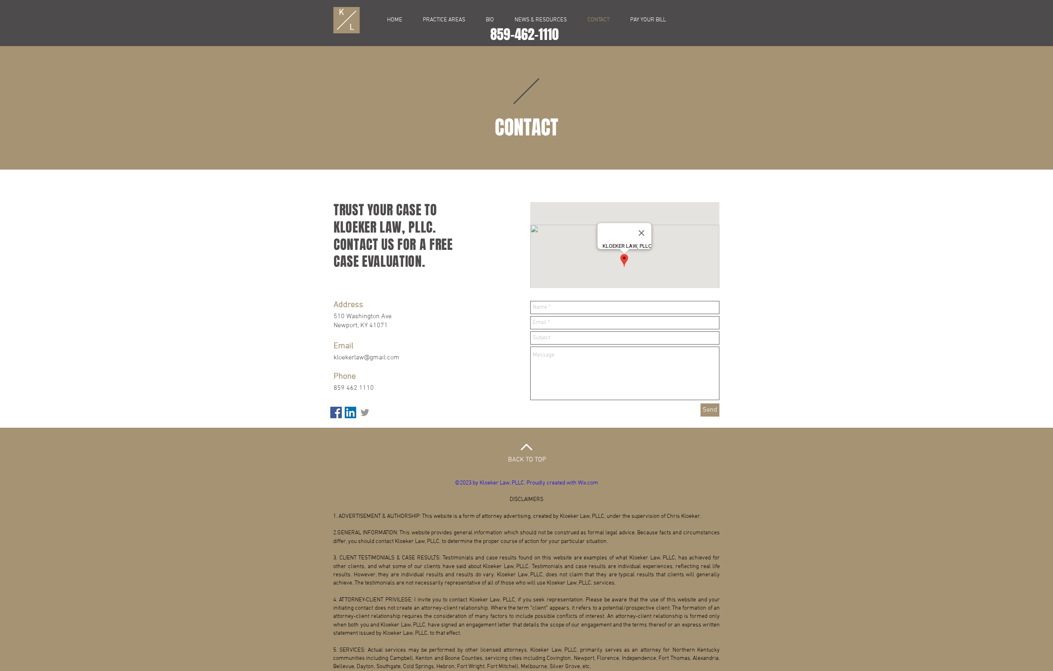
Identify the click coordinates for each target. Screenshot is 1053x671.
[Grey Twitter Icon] (365, 412)
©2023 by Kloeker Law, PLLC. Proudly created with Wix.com (526, 483)
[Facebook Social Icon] (336, 412)
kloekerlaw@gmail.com (366, 358)
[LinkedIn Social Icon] (350, 412)
